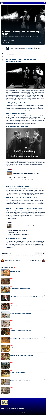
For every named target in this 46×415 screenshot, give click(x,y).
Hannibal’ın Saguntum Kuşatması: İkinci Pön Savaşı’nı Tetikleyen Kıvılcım (23, 181)
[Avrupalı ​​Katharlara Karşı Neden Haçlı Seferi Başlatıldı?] (5, 348)
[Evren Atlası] (2, 3)
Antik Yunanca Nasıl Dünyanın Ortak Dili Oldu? (20, 380)
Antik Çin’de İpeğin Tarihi (13, 232)
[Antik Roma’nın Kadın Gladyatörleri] (5, 373)
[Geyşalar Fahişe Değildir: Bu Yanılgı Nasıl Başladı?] (5, 306)
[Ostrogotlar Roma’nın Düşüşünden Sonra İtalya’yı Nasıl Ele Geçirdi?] (5, 365)
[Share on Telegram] (11, 43)
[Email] (2, 53)
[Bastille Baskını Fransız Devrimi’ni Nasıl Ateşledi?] (5, 281)
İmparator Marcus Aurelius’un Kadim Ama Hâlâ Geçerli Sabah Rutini (28, 225)
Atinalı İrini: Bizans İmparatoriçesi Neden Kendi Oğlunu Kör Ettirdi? (22, 179)
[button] (37, 2)
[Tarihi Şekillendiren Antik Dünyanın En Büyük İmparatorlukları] (9, 173)
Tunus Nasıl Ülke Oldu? (15, 271)
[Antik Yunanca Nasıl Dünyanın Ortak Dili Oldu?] (5, 382)
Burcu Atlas (6, 38)
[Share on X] (7, 43)
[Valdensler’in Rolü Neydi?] (5, 390)
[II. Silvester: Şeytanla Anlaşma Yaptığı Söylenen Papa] (5, 356)
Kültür (3, 28)
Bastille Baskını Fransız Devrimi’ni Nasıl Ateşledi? (21, 279)
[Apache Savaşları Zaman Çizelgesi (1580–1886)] (5, 314)
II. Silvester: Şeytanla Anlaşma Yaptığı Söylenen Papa (21, 355)
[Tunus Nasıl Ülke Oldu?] (5, 272)
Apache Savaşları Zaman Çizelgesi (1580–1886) (20, 313)
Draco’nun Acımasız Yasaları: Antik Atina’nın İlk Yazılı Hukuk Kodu (24, 338)
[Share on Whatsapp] (9, 43)
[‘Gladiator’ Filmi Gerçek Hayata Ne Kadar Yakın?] (5, 331)
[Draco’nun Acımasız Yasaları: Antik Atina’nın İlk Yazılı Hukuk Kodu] (5, 340)
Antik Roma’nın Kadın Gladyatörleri (18, 372)
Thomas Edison (28, 48)
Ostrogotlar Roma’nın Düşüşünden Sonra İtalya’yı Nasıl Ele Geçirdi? (25, 363)
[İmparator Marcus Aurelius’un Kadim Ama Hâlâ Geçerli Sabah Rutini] (9, 226)
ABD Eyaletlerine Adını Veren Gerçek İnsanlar (20, 288)
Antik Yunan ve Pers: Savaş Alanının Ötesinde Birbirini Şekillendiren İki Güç (26, 321)
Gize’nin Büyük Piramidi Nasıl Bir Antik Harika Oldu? (18, 234)
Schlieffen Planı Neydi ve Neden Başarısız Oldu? (18, 230)
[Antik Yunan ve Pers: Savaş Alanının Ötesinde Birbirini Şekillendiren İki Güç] (5, 323)
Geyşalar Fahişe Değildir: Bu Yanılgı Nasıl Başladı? (21, 305)
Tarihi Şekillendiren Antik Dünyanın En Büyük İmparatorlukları (26, 173)
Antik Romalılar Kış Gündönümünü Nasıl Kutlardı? (18, 177)
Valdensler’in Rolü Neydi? (15, 389)
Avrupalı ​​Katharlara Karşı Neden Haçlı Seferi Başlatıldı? (22, 347)
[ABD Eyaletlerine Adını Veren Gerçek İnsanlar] (5, 289)
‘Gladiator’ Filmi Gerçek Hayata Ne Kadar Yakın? (20, 330)
